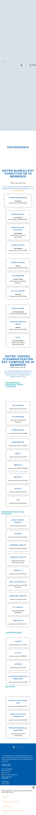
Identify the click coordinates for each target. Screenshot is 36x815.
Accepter (6, 797)
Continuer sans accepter (11, 801)
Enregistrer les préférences (12, 811)
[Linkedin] (30, 65)
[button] (33, 787)
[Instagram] (32, 65)
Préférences (7, 806)
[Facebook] (34, 65)
